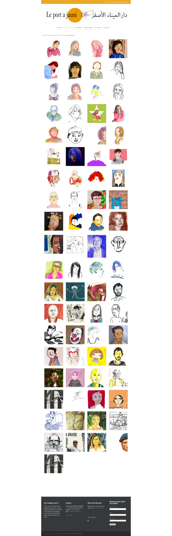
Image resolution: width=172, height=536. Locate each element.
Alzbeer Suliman (96, 110)
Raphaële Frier (53, 288)
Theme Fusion (78, 533)
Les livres (59, 27)
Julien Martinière (118, 288)
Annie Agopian (53, 267)
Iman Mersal (75, 88)
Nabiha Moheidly (53, 396)
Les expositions (88, 27)
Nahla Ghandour (118, 396)
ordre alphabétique (69, 35)
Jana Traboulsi (53, 417)
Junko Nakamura (96, 175)
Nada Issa (96, 310)
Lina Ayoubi (118, 132)
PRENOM (112, 518)
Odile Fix (96, 288)
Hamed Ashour (53, 45)
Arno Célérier (97, 374)
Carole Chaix (118, 267)
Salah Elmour (75, 439)
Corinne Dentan (54, 331)
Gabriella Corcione (53, 196)
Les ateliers (78, 27)
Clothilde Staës (96, 439)
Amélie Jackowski (75, 45)
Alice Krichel (118, 67)
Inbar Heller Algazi (118, 45)
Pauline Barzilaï (118, 175)
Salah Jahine (118, 439)
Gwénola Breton (97, 218)
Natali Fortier (54, 219)
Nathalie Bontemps (75, 396)
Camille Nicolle (96, 153)
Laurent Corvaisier (54, 243)
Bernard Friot (54, 153)
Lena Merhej (118, 417)
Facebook (88, 521)
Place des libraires (100, 508)
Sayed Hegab (75, 109)
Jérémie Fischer (75, 218)
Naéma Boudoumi (75, 175)
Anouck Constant (75, 243)
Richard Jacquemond (96, 242)
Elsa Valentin (75, 196)
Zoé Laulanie (96, 267)
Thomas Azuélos (96, 396)
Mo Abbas (118, 331)
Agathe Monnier (118, 153)
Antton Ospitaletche (75, 66)
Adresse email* (113, 507)
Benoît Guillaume (118, 352)
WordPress (72, 533)
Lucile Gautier (75, 132)
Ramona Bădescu (75, 310)
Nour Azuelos (75, 374)
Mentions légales (69, 515)
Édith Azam (96, 196)
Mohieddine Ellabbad (75, 331)
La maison (98, 27)
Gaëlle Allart (53, 88)
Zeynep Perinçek (53, 374)
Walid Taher (53, 439)
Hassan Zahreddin (53, 460)
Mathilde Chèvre (97, 417)
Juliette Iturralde (97, 88)
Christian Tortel (53, 110)
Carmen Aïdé (97, 353)
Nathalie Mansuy (96, 67)
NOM (111, 513)
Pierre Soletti (75, 288)
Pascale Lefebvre (75, 353)
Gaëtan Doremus (118, 243)
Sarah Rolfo (96, 45)
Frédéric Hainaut (54, 175)
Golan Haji (54, 132)
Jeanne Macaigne (75, 267)
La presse (106, 27)
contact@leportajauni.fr (75, 511)
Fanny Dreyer (54, 67)
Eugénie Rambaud (118, 110)
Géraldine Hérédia (118, 374)
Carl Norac (54, 310)
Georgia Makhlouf (96, 132)
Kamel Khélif (75, 417)
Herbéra (75, 153)
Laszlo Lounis (54, 353)
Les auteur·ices (69, 27)
